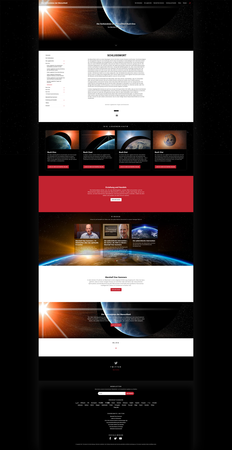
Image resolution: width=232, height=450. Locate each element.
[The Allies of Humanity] (54, 3)
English (131, 402)
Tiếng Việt (116, 407)
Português (117, 405)
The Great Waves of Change (116, 426)
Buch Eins (48, 63)
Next (160, 240)
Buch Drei (48, 89)
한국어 (92, 405)
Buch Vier (48, 91)
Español (137, 402)
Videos (179, 3)
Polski (111, 405)
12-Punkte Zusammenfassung (52, 94)
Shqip (135, 405)
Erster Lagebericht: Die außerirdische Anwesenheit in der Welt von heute (54, 66)
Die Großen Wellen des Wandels (116, 424)
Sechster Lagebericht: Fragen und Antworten (54, 82)
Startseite (48, 55)
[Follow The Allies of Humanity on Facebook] (110, 438)
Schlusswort (49, 84)
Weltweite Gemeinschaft (116, 428)
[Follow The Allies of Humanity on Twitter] (115, 438)
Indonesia (80, 405)
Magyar (98, 405)
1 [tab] (115, 261)
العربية (76, 402)
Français (143, 402)
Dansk (113, 402)
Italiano (86, 405)
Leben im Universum (116, 418)
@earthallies (116, 370)
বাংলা (88, 402)
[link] (64, 61)
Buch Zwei (48, 87)
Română (124, 405)
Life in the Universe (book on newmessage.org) (116, 420)
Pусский (130, 405)
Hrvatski (154, 402)
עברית (149, 402)
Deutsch (119, 402)
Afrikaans (83, 402)
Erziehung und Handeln (171, 3)
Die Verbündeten (138, 3)
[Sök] (190, 3)
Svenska (147, 405)
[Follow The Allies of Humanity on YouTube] (120, 438)
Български (94, 402)
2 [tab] (117, 261)
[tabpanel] (87, 239)
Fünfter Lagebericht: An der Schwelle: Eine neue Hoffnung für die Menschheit (56, 78)
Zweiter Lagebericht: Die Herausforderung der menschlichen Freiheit (56, 69)
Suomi (140, 405)
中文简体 (101, 402)
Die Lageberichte (148, 3)
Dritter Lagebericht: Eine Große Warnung (55, 72)
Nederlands (104, 405)
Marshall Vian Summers (159, 3)
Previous (72, 240)
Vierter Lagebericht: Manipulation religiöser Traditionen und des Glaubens (55, 75)
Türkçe (152, 405)
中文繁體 (107, 402)
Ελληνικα (125, 402)
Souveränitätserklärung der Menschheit (116, 422)
